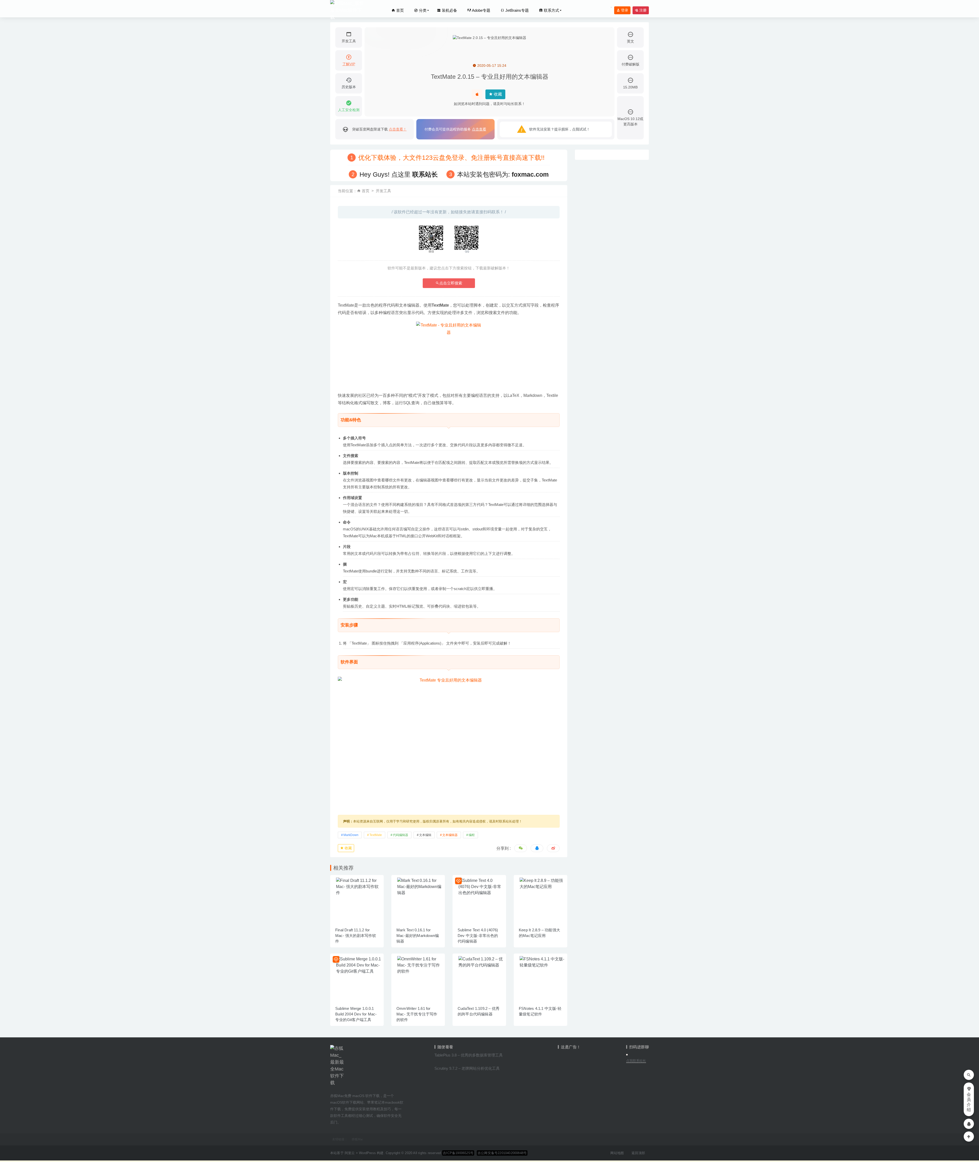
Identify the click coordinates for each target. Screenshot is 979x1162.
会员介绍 (969, 1102)
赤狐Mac (357, 1139)
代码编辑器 (400, 835)
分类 (422, 10)
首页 (399, 10)
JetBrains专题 (516, 10)
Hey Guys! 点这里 (398, 174)
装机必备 (449, 10)
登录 (624, 10)
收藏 (497, 94)
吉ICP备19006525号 (458, 1153)
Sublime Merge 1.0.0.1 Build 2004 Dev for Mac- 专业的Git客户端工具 (356, 1014)
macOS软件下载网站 (347, 1102)
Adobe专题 (480, 10)
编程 (472, 835)
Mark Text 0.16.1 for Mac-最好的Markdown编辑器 (417, 935)
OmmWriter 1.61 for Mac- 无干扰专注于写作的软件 (416, 1014)
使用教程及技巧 (378, 1109)
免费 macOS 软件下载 (362, 1096)
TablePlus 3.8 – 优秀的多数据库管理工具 (468, 1055)
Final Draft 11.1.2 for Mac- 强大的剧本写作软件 (355, 935)
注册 (642, 10)
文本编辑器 (450, 835)
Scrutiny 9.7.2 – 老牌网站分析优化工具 (467, 1068)
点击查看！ (398, 129)
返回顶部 (638, 1153)
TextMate (375, 835)
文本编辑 (425, 835)
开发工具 (383, 191)
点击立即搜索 (450, 283)
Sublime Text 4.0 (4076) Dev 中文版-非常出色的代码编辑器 (478, 935)
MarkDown (350, 835)
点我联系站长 (636, 1061)
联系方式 (551, 10)
